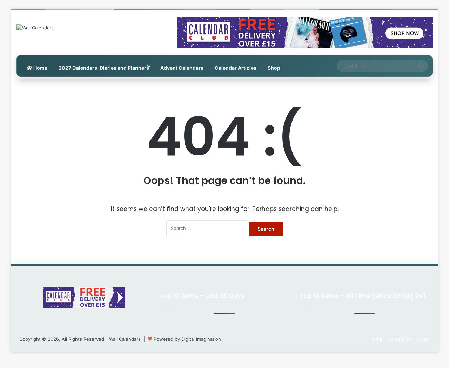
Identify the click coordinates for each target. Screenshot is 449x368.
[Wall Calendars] (35, 28)
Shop (274, 68)
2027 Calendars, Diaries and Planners (104, 68)
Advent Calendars (181, 68)
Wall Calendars (125, 339)
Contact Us (399, 339)
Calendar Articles (235, 68)
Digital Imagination (201, 339)
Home (39, 68)
